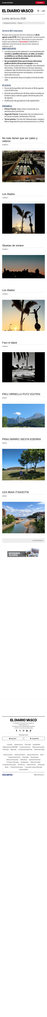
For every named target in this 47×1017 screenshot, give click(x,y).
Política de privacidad (38, 747)
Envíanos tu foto (10, 23)
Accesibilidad (36, 744)
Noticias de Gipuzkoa (12, 759)
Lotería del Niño (23, 769)
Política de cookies (39, 749)
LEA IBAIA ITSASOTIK (15, 492)
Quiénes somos (18, 744)
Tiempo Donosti (31, 764)
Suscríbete (40, 2)
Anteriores (37, 540)
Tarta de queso (34, 757)
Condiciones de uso (25, 747)
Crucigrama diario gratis (9, 764)
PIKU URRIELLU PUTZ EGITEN (21, 394)
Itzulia (6, 767)
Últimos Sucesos (8, 755)
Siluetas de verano (13, 245)
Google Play (35, 738)
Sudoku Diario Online (14, 757)
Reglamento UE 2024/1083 (10, 747)
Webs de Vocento (39, 775)
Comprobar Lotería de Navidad (33, 767)
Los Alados (8, 194)
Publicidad (6, 749)
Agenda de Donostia (34, 759)
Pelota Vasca (23, 759)
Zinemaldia (25, 757)
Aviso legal (28, 744)
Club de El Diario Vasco (16, 767)
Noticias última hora (32, 755)
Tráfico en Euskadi (35, 762)
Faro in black (9, 342)
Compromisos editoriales (25, 749)
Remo (42, 755)
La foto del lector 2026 (14, 18)
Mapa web (13, 749)
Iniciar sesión (38, 10)
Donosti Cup (21, 764)
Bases (20, 23)
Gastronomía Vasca (20, 755)
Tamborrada (41, 764)
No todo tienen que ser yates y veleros (19, 139)
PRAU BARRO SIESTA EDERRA (21, 439)
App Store (13, 738)
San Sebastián (24, 762)
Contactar (9, 744)
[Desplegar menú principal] (43, 11)
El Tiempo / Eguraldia (13, 762)
